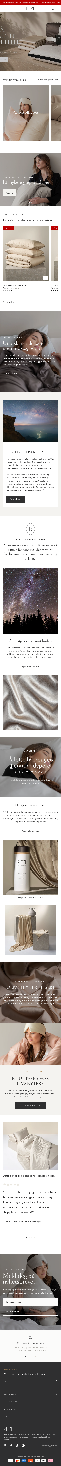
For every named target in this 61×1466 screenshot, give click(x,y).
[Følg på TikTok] (17, 1445)
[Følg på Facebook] (11, 1445)
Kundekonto (10, 1409)
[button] (26, 1237)
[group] (30, 41)
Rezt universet (12, 1402)
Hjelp (7, 1417)
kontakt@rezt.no (49, 1445)
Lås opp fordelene (30, 1106)
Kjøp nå (9, 192)
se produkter (26, 118)
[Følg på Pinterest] (23, 1445)
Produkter (10, 1394)
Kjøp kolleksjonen (30, 666)
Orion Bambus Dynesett (15, 285)
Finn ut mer (15, 498)
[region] (30, 1344)
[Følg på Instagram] (5, 1445)
